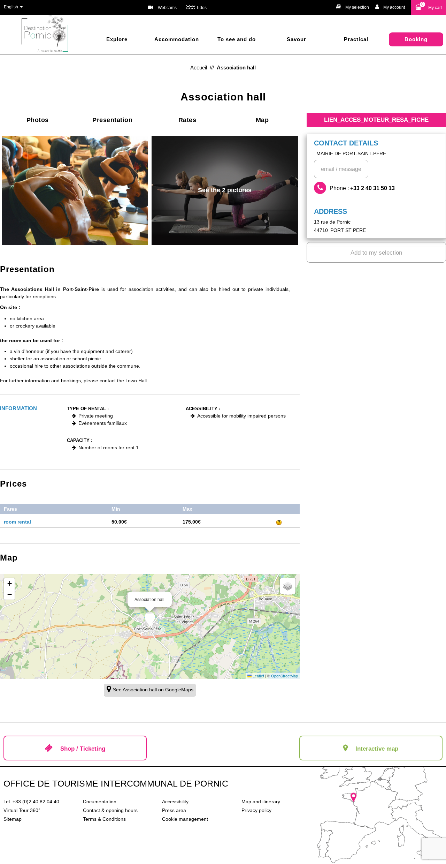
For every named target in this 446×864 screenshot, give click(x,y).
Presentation (112, 120)
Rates (187, 120)
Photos (37, 120)
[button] (428, 7)
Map (262, 120)
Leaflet (258, 675)
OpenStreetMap (284, 675)
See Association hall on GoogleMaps (153, 689)
